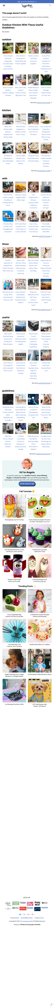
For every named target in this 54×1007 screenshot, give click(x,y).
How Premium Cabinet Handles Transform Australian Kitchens (46, 161)
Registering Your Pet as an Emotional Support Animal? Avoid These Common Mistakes (46, 268)
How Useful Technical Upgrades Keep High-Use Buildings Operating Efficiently (33, 370)
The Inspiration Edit (26, 921)
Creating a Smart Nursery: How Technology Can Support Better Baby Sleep (46, 441)
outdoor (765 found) (43, 102)
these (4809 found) (44, 309)
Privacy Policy (14, 917)
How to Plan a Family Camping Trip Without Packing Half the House (8, 200)
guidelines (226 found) (43, 454)
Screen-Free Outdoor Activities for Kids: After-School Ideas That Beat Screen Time (45, 63)
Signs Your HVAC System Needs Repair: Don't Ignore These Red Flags (33, 265)
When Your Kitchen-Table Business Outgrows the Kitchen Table (7, 132)
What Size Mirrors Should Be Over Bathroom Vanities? (8, 441)
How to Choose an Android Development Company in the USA (33, 412)
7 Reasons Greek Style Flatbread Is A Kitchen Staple (33, 158)
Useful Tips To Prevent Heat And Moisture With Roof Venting (20, 368)
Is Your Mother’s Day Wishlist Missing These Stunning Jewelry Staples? (20, 297)
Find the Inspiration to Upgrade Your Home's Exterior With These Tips (8, 265)
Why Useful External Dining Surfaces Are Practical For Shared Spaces (8, 339)
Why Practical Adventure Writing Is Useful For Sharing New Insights (20, 339)
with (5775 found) (44, 236)
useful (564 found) (44, 383)
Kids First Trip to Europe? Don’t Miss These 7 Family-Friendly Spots (46, 297)
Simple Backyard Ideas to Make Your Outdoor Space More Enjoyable (33, 93)
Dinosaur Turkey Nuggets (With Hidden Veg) (20, 197)
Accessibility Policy (27, 917)
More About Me (27, 484)
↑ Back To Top (39, 917)
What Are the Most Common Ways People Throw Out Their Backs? (46, 412)
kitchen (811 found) (44, 171)
